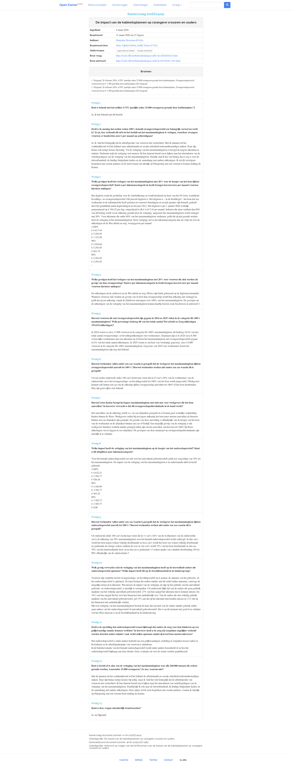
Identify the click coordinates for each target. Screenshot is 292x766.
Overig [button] (176, 5)
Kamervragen (119, 5)
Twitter (153, 760)
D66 (133, 45)
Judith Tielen (143, 45)
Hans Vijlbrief (123, 45)
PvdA (139, 40)
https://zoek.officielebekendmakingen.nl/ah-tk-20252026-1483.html (148, 60)
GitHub (138, 760)
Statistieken (160, 5)
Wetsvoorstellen (97, 5)
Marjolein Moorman (125, 40)
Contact (168, 760)
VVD (153, 45)
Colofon (123, 760)
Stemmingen (140, 5)
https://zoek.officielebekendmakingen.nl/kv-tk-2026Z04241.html (147, 55)
